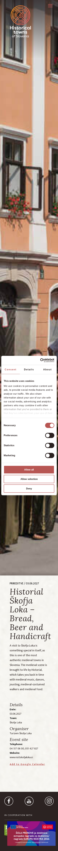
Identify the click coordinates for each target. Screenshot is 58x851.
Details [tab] (29, 369)
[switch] (49, 435)
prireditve (16, 583)
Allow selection (29, 479)
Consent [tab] (10, 369)
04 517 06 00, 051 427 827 (24, 748)
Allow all (29, 469)
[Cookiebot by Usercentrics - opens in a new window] (41, 360)
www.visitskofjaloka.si (21, 757)
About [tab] (47, 369)
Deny (29, 488)
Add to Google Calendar (27, 764)
